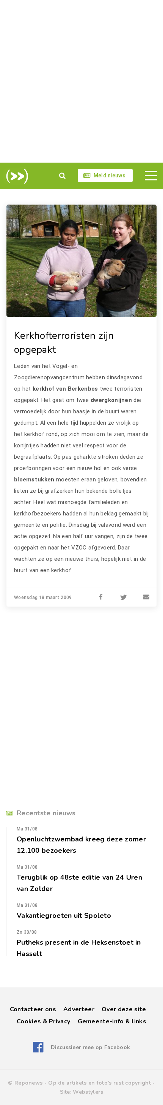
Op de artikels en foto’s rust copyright (99, 1082)
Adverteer (78, 1009)
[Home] (15, 176)
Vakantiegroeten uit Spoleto (64, 915)
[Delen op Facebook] (100, 597)
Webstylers (88, 1092)
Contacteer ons (33, 1009)
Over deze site (124, 1009)
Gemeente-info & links (112, 1021)
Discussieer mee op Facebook (90, 1047)
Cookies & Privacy (43, 1021)
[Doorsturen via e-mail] (146, 597)
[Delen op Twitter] (123, 597)
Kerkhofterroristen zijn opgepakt (64, 342)
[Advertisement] (81, 81)
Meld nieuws (109, 175)
